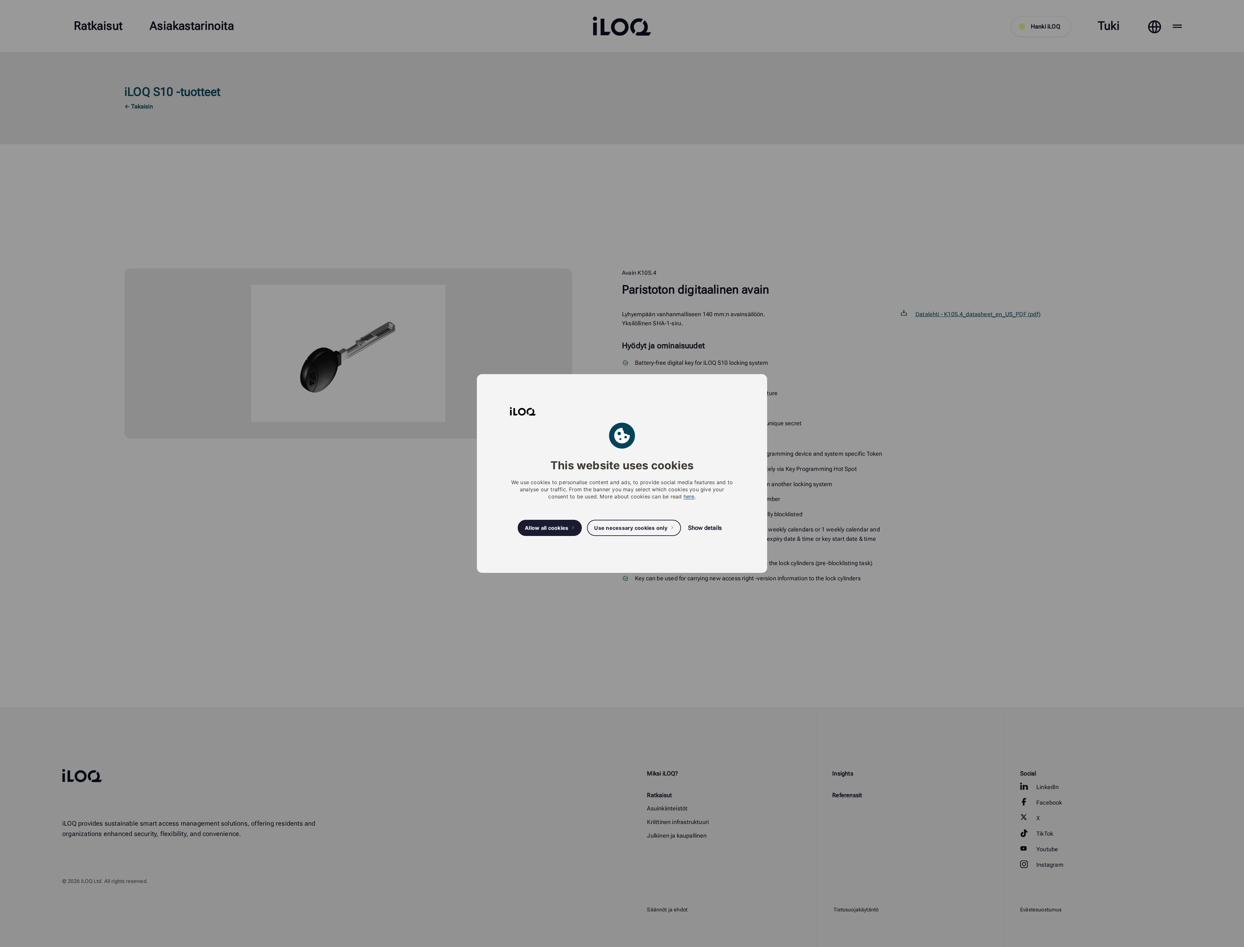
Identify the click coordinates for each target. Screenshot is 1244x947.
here (689, 496)
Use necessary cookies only (630, 528)
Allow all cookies (546, 528)
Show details (705, 527)
